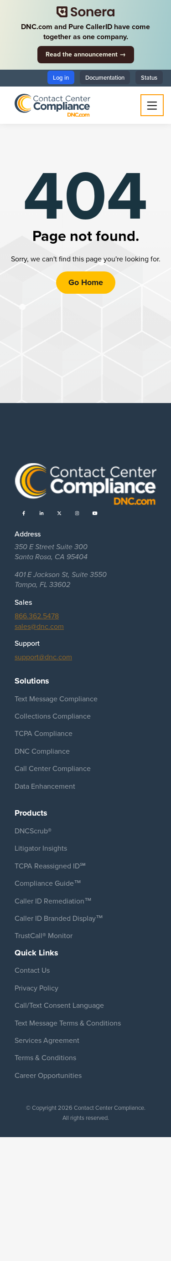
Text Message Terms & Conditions (68, 1023)
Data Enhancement (45, 786)
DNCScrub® (33, 831)
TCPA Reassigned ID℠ (50, 866)
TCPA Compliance (44, 733)
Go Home (85, 282)
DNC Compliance (42, 751)
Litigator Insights (41, 848)
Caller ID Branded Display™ (59, 918)
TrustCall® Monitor (44, 935)
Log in (61, 77)
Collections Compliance (53, 716)
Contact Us (32, 970)
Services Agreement (47, 1040)
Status (149, 77)
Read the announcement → (86, 54)
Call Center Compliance (53, 768)
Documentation (104, 77)
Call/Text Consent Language (59, 1005)
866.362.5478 (37, 616)
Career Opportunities (48, 1075)
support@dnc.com (43, 657)
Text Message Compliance (56, 699)
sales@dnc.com (39, 626)
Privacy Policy (36, 988)
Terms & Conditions (45, 1057)
